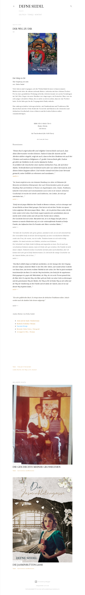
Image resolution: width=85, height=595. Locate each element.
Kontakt (38, 15)
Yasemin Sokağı (22, 326)
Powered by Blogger (44, 581)
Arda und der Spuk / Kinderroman (28, 321)
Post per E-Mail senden (24, 367)
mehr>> (15, 176)
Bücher (19, 369)
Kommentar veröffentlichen (26, 470)
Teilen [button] (14, 367)
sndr (47, 585)
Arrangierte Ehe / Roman (26, 332)
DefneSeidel (28, 589)
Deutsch (22, 15)
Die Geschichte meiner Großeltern (37, 466)
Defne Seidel (31, 6)
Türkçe (30, 15)
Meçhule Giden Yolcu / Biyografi (28, 329)
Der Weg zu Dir (26, 369)
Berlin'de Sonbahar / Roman (26, 323)
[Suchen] (71, 6)
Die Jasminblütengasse (28, 564)
